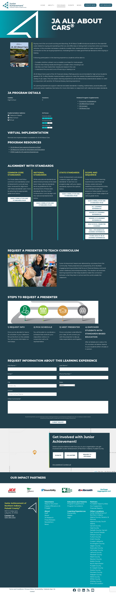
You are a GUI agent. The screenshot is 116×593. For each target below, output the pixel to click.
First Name (12, 365)
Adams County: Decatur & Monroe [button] (99, 518)
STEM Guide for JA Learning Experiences (24, 152)
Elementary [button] (71, 513)
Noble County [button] (95, 561)
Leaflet (95, 471)
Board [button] (47, 515)
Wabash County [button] (96, 575)
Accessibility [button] (39, 589)
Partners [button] (93, 502)
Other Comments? (14, 399)
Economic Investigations (87, 101)
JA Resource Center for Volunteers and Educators (27, 149)
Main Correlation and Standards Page (19, 199)
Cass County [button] (94, 528)
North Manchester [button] (96, 563)
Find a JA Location (96, 583)
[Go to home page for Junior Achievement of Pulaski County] (14, 5)
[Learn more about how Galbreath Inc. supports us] (85, 490)
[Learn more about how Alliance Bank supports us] (30, 490)
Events (71, 5)
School (10, 390)
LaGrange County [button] (96, 550)
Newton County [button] (96, 559)
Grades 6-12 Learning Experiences (97, 219)
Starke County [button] (95, 570)
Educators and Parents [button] (77, 502)
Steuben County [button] (96, 572)
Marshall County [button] (96, 555)
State (61, 382)
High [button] (69, 517)
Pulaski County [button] (95, 566)
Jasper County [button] (95, 546)
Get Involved (105, 5)
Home (43, 5)
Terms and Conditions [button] (16, 589)
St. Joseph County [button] (96, 568)
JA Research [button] (49, 517)
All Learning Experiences (97, 207)
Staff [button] (46, 513)
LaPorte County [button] (96, 552)
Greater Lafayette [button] (96, 541)
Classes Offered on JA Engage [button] (52, 507)
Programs (61, 5)
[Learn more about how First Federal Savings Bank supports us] (67, 490)
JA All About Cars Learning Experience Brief (25, 147)
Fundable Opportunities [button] (99, 504)
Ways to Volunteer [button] (51, 504)
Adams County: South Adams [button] (98, 522)
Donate (58, 455)
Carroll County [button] (95, 526)
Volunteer (71, 455)
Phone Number (65, 374)
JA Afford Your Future (86, 104)
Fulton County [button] (95, 537)
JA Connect (83, 106)
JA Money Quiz (84, 108)
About (50, 5)
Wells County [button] (95, 577)
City (9, 382)
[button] (53, 5)
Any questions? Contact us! (62, 465)
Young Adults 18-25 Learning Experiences (97, 236)
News (79, 5)
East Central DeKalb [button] (97, 532)
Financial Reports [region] (96, 508)
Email (10, 374)
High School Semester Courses (96, 225)
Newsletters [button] (49, 522)
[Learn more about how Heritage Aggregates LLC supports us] (104, 490)
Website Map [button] (48, 589)
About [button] (47, 511)
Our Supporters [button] (96, 506)
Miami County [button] (95, 557)
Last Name (63, 365)
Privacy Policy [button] (29, 589)
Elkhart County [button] (95, 535)
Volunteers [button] (49, 502)
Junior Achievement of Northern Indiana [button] (98, 514)
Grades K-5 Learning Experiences (96, 213)
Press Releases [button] (50, 520)
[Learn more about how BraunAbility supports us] (49, 490)
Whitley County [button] (96, 581)
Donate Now (90, 5)
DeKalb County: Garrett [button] (98, 530)
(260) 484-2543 (10, 517)
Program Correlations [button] (75, 506)
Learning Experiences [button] (76, 511)
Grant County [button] (95, 539)
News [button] (47, 524)
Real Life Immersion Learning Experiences (97, 231)
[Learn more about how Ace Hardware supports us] (12, 490)
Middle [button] (69, 515)
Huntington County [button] (97, 543)
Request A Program (87, 455)
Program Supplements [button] (75, 504)
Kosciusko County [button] (96, 548)
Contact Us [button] (9, 515)
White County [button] (95, 579)
